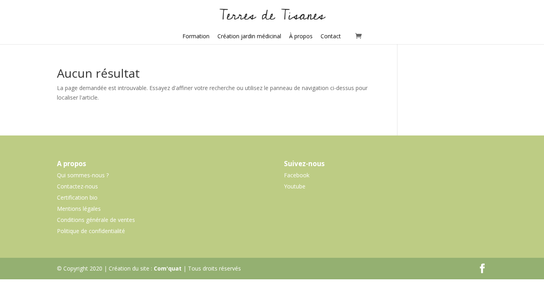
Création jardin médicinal (249, 36)
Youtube (294, 186)
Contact (331, 36)
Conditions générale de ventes (96, 220)
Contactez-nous (77, 186)
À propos (301, 36)
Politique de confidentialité (91, 231)
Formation (195, 36)
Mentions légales (79, 208)
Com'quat (168, 268)
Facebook (296, 175)
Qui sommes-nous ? (83, 175)
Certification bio (77, 197)
